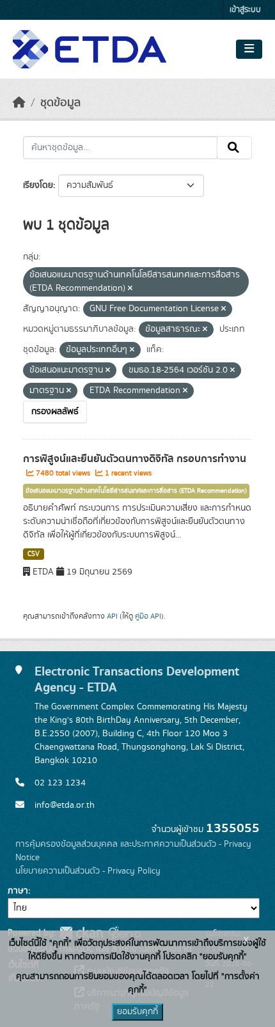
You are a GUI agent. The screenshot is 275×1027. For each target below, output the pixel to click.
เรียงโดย (38, 185)
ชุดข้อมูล (60, 103)
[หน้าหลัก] (19, 103)
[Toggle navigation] (249, 49)
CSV (34, 554)
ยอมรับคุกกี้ (137, 1011)
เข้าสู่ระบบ (245, 10)
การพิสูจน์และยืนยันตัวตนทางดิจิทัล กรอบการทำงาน (134, 459)
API (112, 616)
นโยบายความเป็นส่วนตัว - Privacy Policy (88, 871)
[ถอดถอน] (130, 289)
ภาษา (18, 890)
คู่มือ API (148, 616)
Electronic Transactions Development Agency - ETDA (137, 679)
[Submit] (234, 147)
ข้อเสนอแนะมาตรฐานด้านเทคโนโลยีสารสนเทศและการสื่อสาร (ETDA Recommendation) (136, 490)
